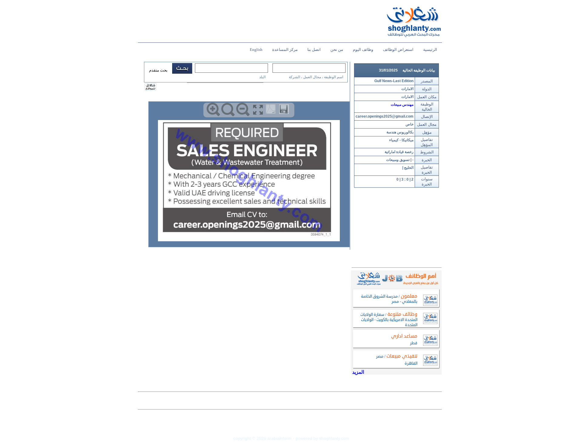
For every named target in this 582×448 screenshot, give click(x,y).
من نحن (336, 49)
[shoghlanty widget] (150, 87)
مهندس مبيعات (402, 104)
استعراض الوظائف (398, 49)
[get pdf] (272, 110)
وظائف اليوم (363, 49)
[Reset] (228, 109)
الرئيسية (430, 49)
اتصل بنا (314, 49)
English (256, 49)
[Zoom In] (213, 109)
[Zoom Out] (243, 109)
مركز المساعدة (285, 49)
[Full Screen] (258, 109)
